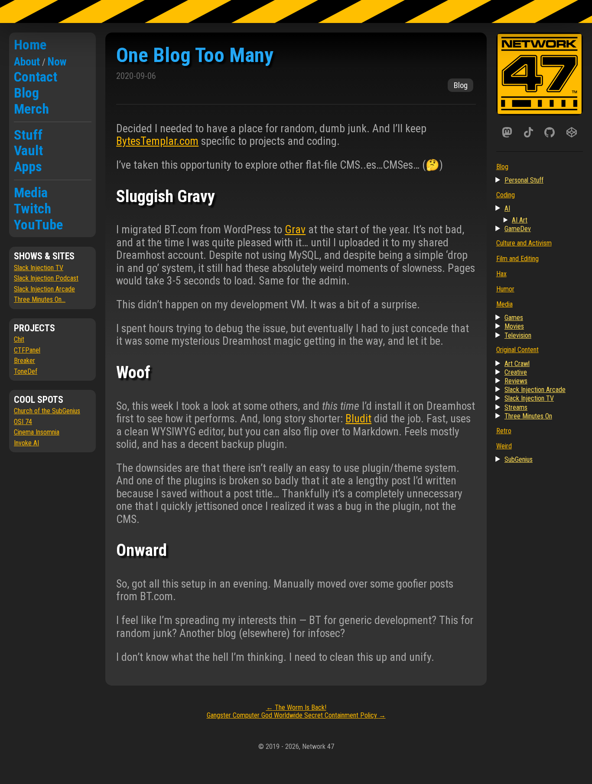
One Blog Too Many (194, 55)
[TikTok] (528, 132)
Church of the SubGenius (47, 411)
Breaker (24, 360)
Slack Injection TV (38, 268)
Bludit (358, 418)
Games (513, 318)
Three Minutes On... (39, 299)
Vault (28, 150)
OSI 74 (23, 422)
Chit (19, 339)
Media (31, 192)
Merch (31, 109)
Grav (295, 229)
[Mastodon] (507, 132)
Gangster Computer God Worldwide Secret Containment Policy (296, 715)
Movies (514, 326)
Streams (515, 407)
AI (507, 208)
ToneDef (25, 371)
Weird (504, 446)
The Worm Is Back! (296, 707)
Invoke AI (26, 443)
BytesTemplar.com (157, 140)
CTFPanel (27, 350)
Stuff (28, 135)
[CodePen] (572, 132)
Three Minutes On (528, 416)
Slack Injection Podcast (46, 278)
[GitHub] (550, 132)
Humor (505, 289)
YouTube (38, 224)
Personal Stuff (523, 180)
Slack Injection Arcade (44, 289)
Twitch (32, 208)
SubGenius (518, 459)
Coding (505, 195)
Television (517, 335)
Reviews (515, 381)
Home (30, 44)
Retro (503, 431)
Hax (501, 274)
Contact (35, 77)
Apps (28, 166)
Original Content (517, 350)
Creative (515, 372)
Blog (26, 93)
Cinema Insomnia (36, 432)
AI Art (519, 220)
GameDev (517, 229)
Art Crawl (517, 363)
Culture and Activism (524, 243)
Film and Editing (517, 259)
